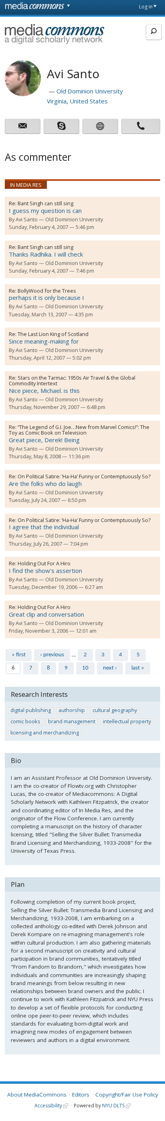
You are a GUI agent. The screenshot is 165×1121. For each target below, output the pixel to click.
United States (89, 101)
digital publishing (30, 710)
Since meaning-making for (44, 341)
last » (137, 668)
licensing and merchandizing (44, 733)
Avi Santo (27, 219)
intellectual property (127, 721)
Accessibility (48, 1105)
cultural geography (115, 710)
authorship (71, 710)
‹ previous (52, 655)
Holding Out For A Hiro (44, 563)
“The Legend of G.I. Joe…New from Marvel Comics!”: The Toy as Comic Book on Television (79, 429)
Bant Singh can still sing (45, 203)
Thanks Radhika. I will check (46, 254)
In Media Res (26, 184)
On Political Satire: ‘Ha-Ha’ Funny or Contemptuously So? (84, 476)
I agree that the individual (44, 527)
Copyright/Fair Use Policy (126, 1094)
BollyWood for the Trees (47, 290)
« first (19, 655)
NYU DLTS (113, 1105)
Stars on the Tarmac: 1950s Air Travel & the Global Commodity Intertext (72, 380)
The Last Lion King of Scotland (53, 334)
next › (110, 668)
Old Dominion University (89, 91)
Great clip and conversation (46, 614)
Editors (80, 1094)
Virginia (56, 101)
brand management (71, 721)
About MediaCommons (36, 1094)
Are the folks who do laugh (45, 484)
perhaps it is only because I (46, 297)
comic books (25, 721)
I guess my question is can (45, 210)
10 (85, 668)
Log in (146, 6)
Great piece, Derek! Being (44, 440)
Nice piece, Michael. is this (44, 390)
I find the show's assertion (45, 571)
